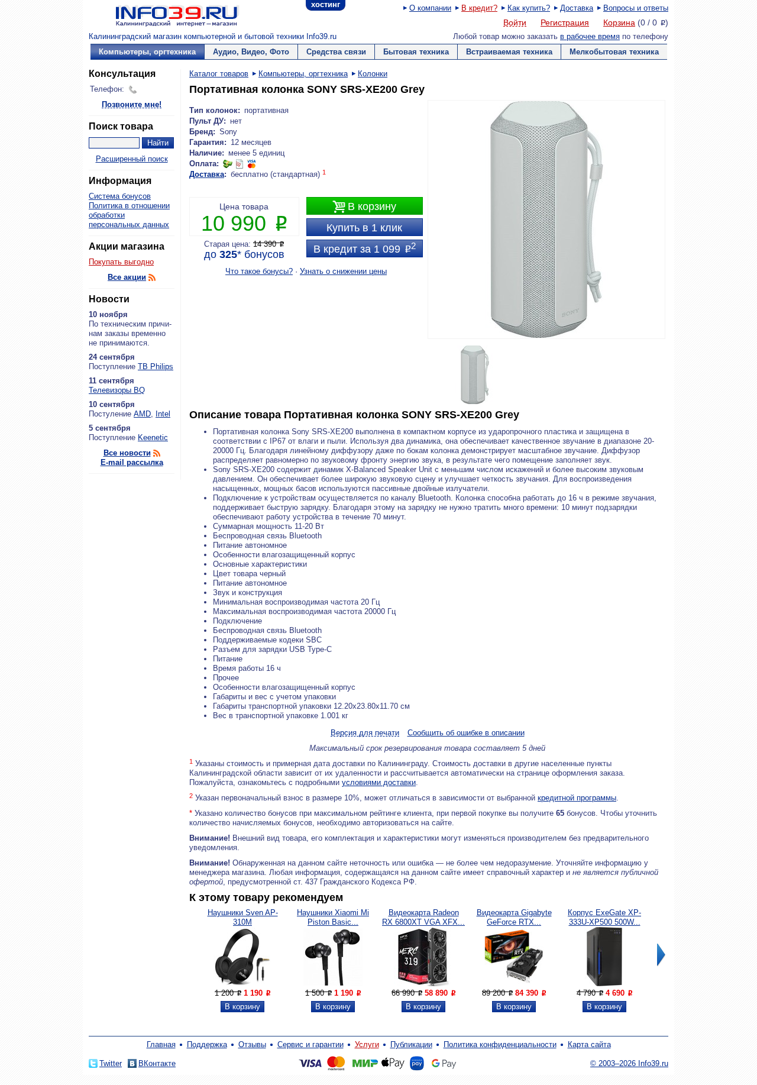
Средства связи (336, 51)
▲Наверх (159, 667)
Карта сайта (589, 1044)
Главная (161, 1044)
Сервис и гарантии (310, 1044)
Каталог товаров (218, 73)
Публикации (411, 1044)
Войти (514, 23)
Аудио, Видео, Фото (251, 51)
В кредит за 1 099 (364, 248)
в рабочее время (590, 36)
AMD (142, 413)
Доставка (576, 8)
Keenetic (153, 437)
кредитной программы (577, 797)
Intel (163, 413)
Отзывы (252, 1044)
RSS (152, 277)
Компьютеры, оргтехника (147, 51)
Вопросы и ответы (635, 8)
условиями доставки (379, 782)
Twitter (110, 1063)
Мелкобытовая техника (614, 51)
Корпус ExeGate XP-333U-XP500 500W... (604, 917)
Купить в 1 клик (364, 228)
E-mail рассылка (132, 462)
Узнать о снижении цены (343, 271)
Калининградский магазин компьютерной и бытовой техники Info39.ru (213, 36)
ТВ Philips (155, 366)
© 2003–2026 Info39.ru (629, 1063)
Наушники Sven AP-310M (243, 917)
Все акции (127, 277)
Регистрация (565, 22)
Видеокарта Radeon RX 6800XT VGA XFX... (423, 917)
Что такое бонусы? (259, 271)
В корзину (364, 206)
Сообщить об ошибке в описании (466, 732)
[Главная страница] (162, 15)
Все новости (127, 452)
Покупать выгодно (121, 261)
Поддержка (207, 1044)
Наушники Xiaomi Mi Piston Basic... (333, 917)
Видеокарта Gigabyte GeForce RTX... (514, 917)
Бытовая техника (416, 51)
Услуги (367, 1044)
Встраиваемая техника (509, 51)
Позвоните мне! (131, 105)
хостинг (325, 4)
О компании (430, 8)
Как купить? (528, 8)
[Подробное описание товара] (242, 983)
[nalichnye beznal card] (239, 163)
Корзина (619, 22)
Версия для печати (365, 733)
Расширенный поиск (132, 158)
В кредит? (479, 8)
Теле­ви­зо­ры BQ (117, 390)
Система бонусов (120, 196)
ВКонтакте (157, 1063)
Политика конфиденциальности (500, 1044)
